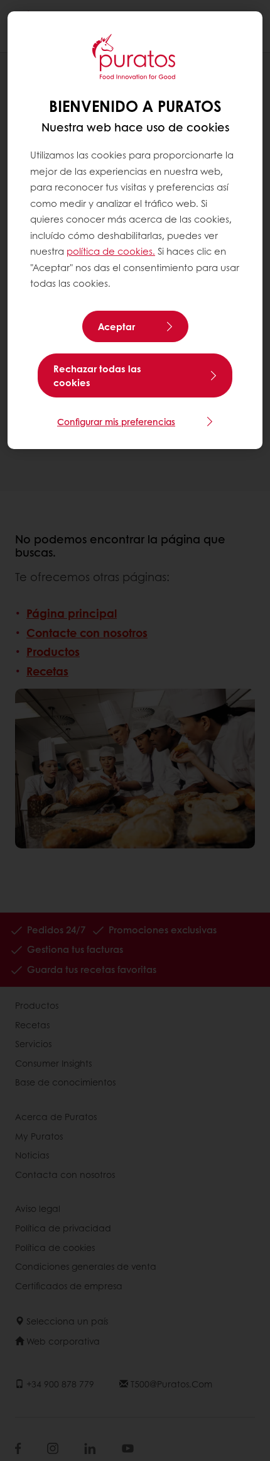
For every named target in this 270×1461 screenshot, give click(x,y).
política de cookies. (111, 251)
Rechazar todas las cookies (97, 375)
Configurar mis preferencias (116, 421)
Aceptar (116, 326)
